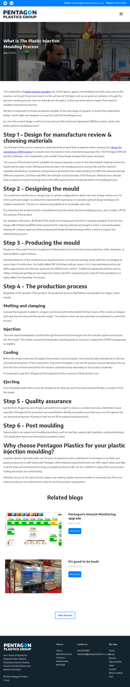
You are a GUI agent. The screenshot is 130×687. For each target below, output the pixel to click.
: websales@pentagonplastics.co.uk (84, 3)
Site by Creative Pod (116, 675)
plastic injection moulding (38, 91)
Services (112, 658)
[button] (121, 14)
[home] (19, 14)
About (112, 654)
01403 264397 (116, 3)
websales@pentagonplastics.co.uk (93, 654)
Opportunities (115, 661)
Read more (75, 531)
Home (112, 650)
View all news (65, 615)
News (111, 665)
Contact (112, 669)
